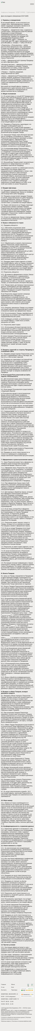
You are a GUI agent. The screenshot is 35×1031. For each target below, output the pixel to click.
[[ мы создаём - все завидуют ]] (32, 985)
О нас (2, 987)
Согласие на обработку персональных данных (13, 1017)
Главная (3, 984)
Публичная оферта (6, 1021)
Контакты (3, 990)
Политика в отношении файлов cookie (21, 1021)
